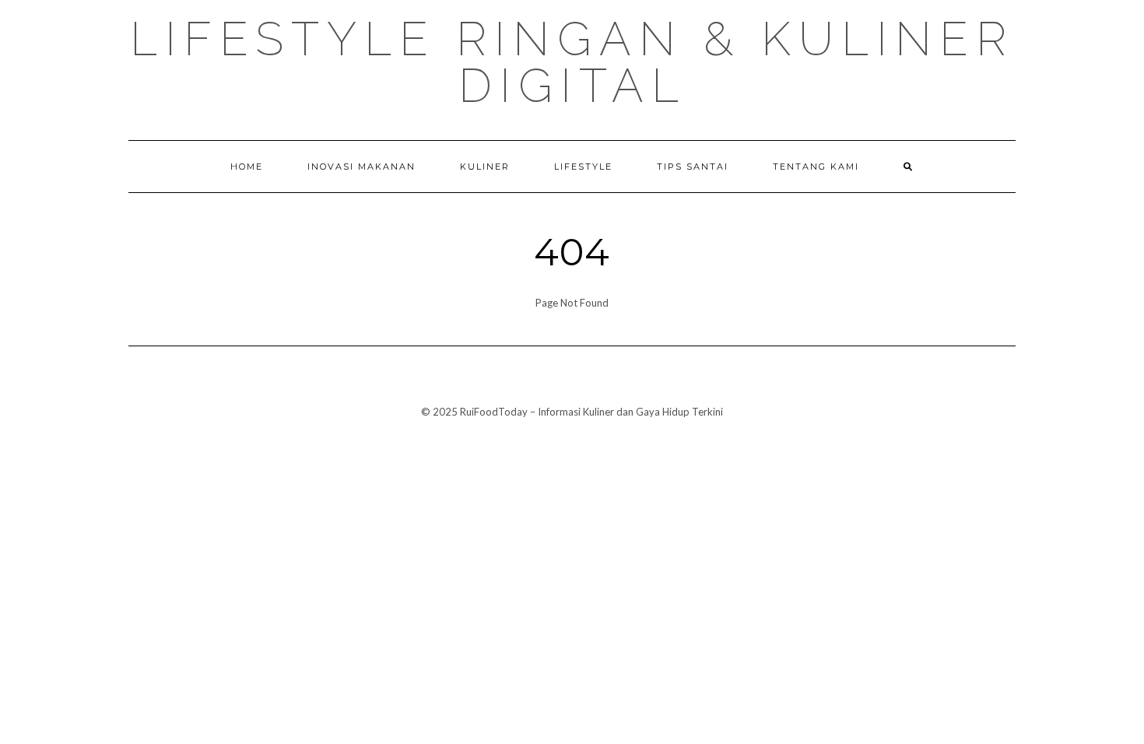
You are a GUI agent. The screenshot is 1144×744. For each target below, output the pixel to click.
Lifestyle (583, 166)
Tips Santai (692, 166)
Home (246, 166)
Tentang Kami (816, 166)
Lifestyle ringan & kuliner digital (572, 62)
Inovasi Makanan (361, 166)
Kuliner (485, 166)
